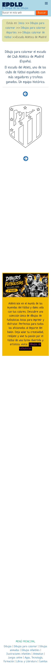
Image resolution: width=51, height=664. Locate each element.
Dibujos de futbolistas (30, 346)
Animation (38, 654)
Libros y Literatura (26, 661)
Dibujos (8, 646)
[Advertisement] (25, 198)
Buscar (42, 13)
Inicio (21, 23)
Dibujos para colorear (25, 646)
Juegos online (15, 657)
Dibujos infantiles (31, 650)
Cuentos (43, 661)
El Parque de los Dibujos (15, 8)
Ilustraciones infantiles (18, 654)
